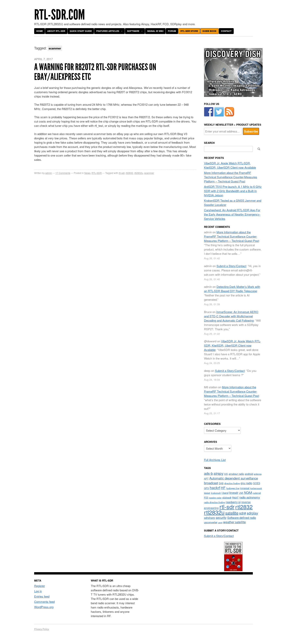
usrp (220, 522)
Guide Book (209, 31)
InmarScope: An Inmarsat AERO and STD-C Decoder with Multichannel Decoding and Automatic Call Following (231, 316)
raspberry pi (233, 502)
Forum (172, 31)
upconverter (210, 522)
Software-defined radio (241, 517)
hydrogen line (232, 488)
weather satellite (234, 522)
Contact (226, 31)
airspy (218, 473)
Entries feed (41, 596)
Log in (38, 591)
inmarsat (245, 488)
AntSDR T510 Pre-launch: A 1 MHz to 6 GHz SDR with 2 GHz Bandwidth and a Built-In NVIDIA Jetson (233, 190)
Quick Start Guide (81, 31)
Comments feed (44, 602)
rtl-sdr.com (59, 14)
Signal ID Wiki (155, 31)
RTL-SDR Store (189, 31)
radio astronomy (249, 497)
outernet (257, 492)
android (249, 474)
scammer (149, 173)
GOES (256, 483)
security (221, 517)
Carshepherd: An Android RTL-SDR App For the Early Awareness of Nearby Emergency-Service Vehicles (232, 214)
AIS (226, 473)
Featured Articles (107, 31)
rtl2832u (138, 173)
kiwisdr (207, 492)
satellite (231, 513)
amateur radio (236, 474)
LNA (241, 492)
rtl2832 (129, 173)
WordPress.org (43, 607)
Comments (62, 173)
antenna (257, 473)
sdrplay (252, 512)
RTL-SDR (97, 173)
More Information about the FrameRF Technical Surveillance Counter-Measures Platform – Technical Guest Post (230, 177)
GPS (206, 488)
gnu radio (246, 483)
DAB (221, 483)
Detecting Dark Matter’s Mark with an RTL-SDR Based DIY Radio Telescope (232, 289)
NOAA (248, 492)
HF (223, 487)
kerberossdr (256, 488)
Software (133, 31)
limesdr (233, 492)
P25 (206, 497)
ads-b (208, 473)
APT (206, 478)
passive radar (215, 497)
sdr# (242, 513)
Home (39, 31)
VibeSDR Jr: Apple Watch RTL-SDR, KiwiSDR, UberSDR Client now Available (230, 165)
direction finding (232, 483)
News (87, 173)
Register (39, 586)
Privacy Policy (41, 629)
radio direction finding (214, 502)
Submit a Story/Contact (231, 266)
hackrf (215, 487)
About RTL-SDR (56, 31)
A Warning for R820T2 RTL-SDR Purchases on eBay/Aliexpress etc (95, 71)
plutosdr (226, 497)
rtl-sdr (122, 173)
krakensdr (216, 492)
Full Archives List (215, 460)
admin (48, 173)
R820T (235, 497)
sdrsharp (209, 517)
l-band (225, 493)
